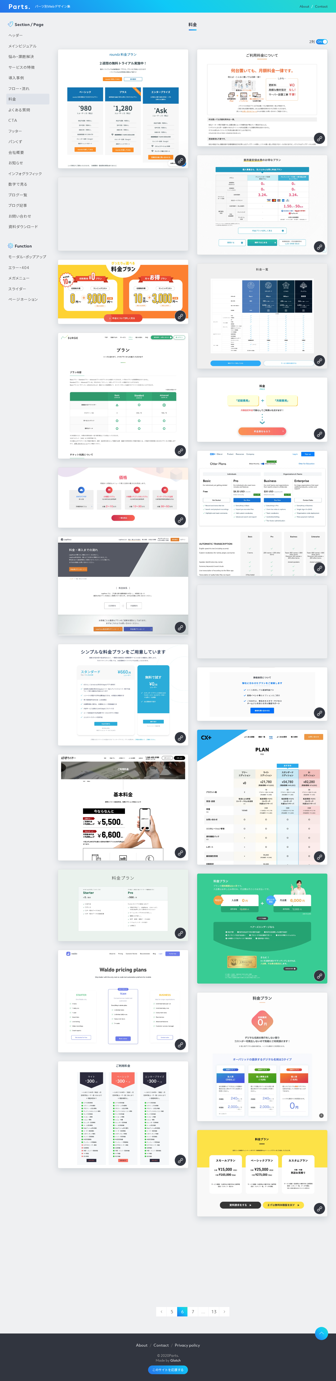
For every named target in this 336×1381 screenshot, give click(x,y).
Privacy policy (187, 1345)
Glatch (175, 1360)
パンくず (15, 141)
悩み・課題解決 (21, 56)
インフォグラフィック (25, 173)
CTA (12, 120)
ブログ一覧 (17, 194)
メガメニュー (19, 278)
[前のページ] (161, 1311)
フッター (15, 131)
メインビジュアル (22, 46)
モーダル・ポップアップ (27, 256)
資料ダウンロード (23, 226)
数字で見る (18, 184)
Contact (321, 6)
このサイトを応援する (168, 1370)
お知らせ (15, 162)
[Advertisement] (27, 394)
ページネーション (23, 299)
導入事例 (16, 77)
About (304, 6)
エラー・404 (18, 267)
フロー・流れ (19, 88)
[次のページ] (224, 1311)
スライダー (17, 288)
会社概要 (16, 152)
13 (214, 1312)
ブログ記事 (17, 205)
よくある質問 (19, 109)
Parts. (19, 6)
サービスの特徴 (21, 67)
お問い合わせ (19, 216)
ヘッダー (15, 35)
